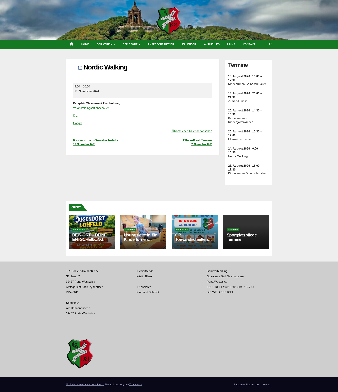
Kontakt (249, 44)
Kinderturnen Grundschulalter (247, 84)
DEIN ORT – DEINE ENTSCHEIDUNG (89, 237)
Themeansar (135, 384)
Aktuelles (212, 44)
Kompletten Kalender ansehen (193, 131)
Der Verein (105, 44)
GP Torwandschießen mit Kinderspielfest (192, 239)
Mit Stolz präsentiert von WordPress (85, 384)
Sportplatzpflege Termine (242, 237)
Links (231, 44)
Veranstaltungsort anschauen (91, 108)
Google (77, 123)
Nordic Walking (238, 156)
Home (85, 44)
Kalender (189, 44)
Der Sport (130, 44)
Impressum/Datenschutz (246, 384)
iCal (75, 115)
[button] (270, 44)
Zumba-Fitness (238, 101)
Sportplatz (79, 229)
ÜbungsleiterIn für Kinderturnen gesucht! (140, 239)
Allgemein (130, 229)
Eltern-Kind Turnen (240, 139)
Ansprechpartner (161, 44)
